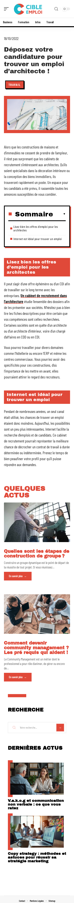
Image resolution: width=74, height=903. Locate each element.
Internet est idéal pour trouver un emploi (37, 239)
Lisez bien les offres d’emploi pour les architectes (35, 228)
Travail (14, 84)
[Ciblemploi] (28, 9)
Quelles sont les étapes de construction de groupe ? (36, 553)
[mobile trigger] (7, 9)
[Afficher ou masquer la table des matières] (59, 214)
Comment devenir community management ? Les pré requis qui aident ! (36, 648)
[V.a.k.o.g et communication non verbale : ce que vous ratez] (37, 779)
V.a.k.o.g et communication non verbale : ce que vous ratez (36, 804)
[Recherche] (56, 9)
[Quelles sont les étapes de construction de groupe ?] (37, 522)
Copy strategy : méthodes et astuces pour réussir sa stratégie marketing (37, 857)
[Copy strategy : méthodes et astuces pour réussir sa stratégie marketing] (37, 832)
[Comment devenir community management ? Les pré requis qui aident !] (37, 614)
